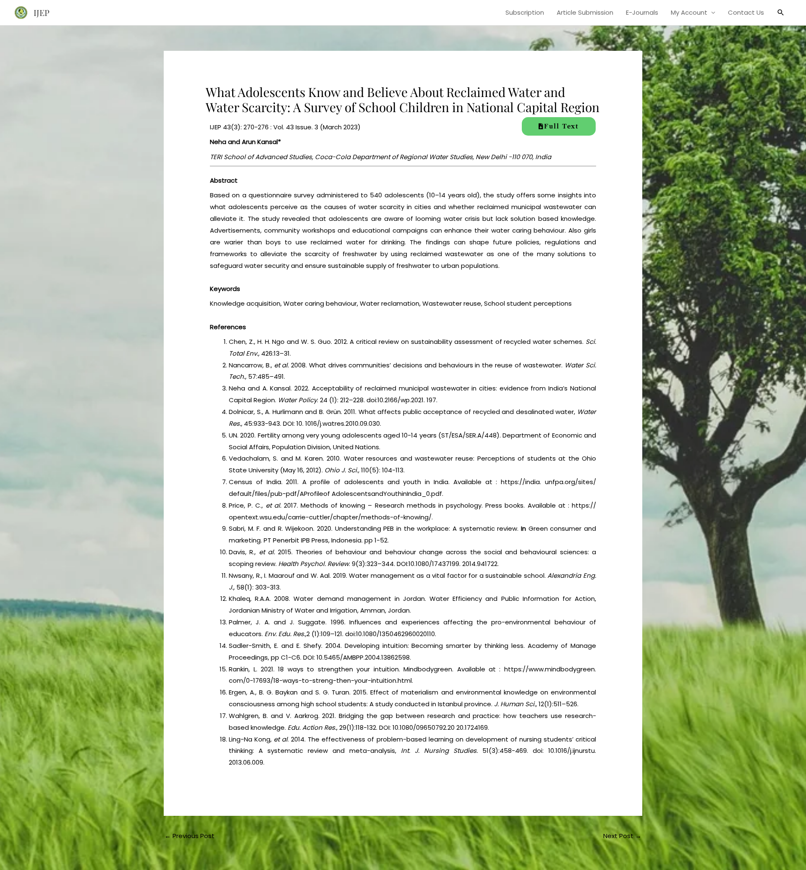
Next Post (622, 835)
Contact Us (746, 12)
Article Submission (585, 12)
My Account (689, 12)
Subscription (524, 12)
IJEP (42, 12)
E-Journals (642, 12)
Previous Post (190, 835)
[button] (781, 12)
